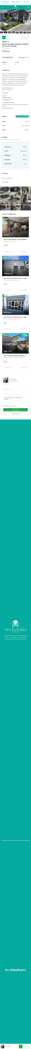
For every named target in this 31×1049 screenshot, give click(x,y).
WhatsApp (16, 413)
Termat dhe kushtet (11, 406)
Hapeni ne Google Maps (23, 116)
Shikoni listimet (13, 381)
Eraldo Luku (8, 251)
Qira (8, 41)
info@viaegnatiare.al (5, 3)
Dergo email (15, 409)
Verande (6, 182)
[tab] (4, 37)
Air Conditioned (8, 178)
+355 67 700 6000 (5, 1)
